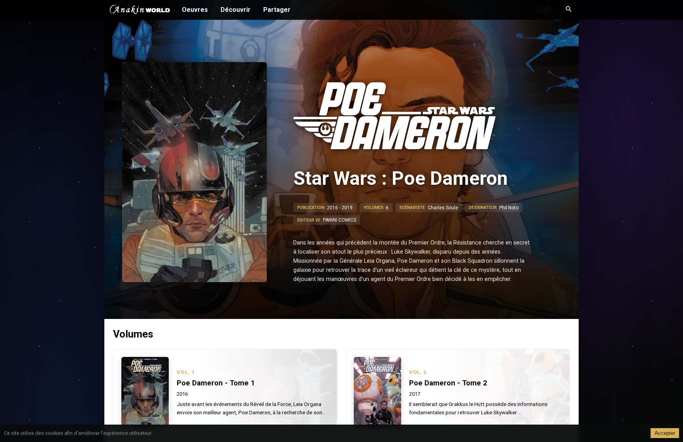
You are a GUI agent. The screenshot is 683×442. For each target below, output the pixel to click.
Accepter (665, 433)
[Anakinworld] (139, 10)
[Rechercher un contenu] (569, 10)
